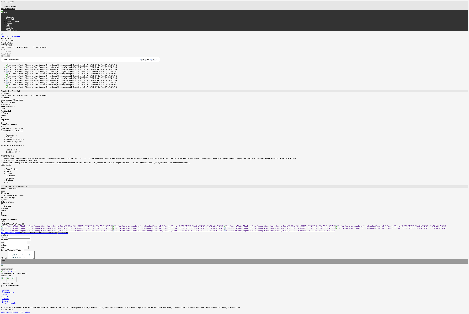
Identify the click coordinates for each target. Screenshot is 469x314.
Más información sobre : (34, 233)
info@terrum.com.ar (9, 6)
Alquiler (9, 23)
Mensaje (4, 258)
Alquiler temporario (13, 30)
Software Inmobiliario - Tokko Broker (15, 312)
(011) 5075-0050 (9, 271)
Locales (5, 301)
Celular (4, 245)
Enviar (3, 260)
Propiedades (10, 19)
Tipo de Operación (8, 250)
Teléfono (4, 240)
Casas (4, 294)
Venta (8, 26)
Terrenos (5, 290)
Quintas (5, 296)
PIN (2, 242)
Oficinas (5, 299)
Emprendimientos (12, 21)
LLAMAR (10, 17)
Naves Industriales (9, 303)
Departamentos (8, 292)
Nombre (4, 237)
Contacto (9, 28)
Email (3, 247)
